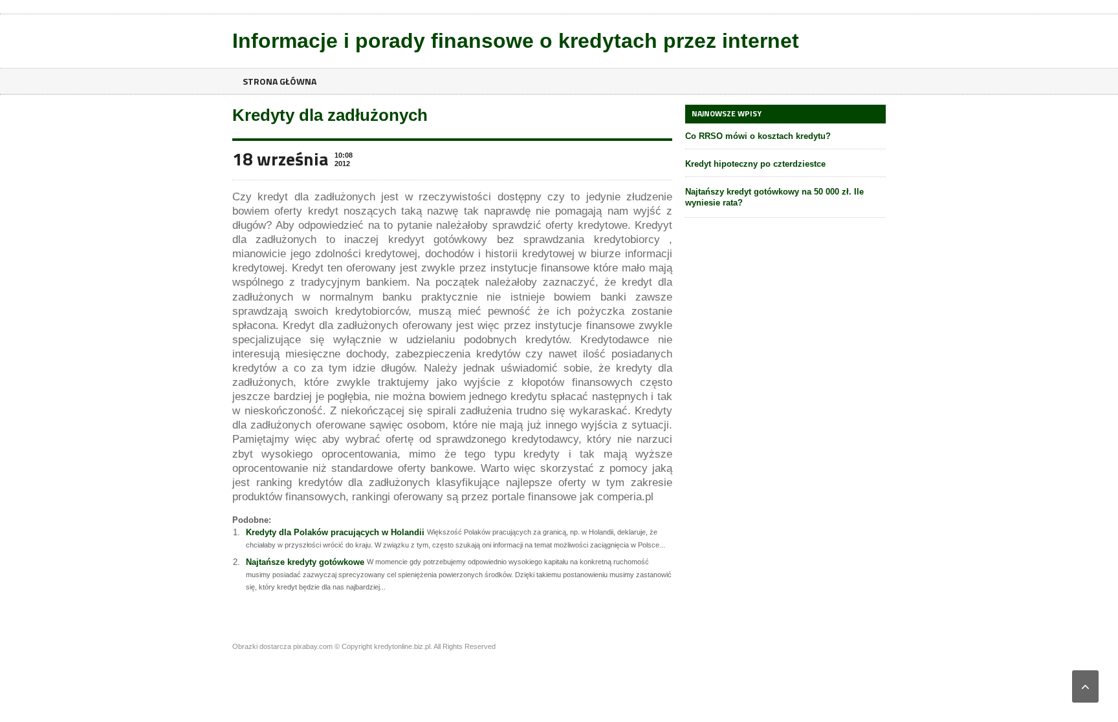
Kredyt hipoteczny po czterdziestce (755, 164)
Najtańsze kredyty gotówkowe (305, 562)
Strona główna (279, 81)
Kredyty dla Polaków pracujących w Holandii (335, 532)
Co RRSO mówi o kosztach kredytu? (758, 136)
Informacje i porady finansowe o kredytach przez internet (515, 40)
